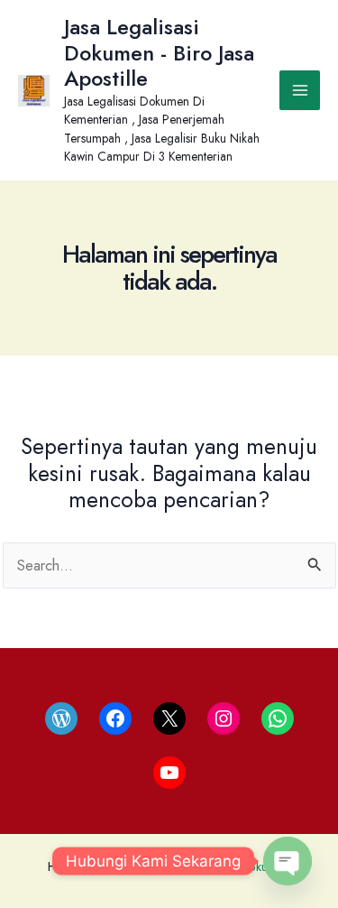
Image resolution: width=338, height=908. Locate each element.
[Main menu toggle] (299, 90)
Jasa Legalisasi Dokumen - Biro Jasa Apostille (159, 53)
